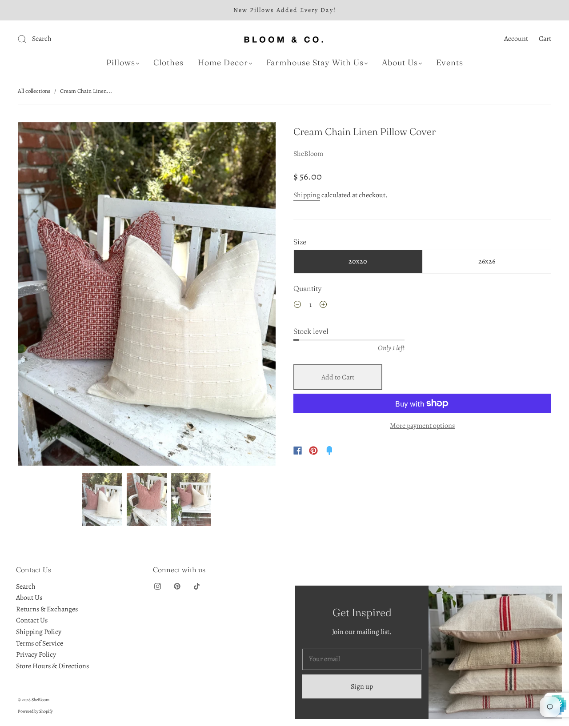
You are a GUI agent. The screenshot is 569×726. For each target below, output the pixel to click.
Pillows (120, 63)
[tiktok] (196, 586)
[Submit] (81, 39)
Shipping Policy (38, 632)
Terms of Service (39, 643)
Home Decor (223, 63)
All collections (34, 91)
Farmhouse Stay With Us (315, 63)
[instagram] (157, 586)
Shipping (306, 195)
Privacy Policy (36, 654)
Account (516, 39)
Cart (545, 39)
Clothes (168, 63)
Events (449, 63)
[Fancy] (329, 450)
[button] (43, 295)
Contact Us (32, 620)
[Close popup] (552, 595)
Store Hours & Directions (52, 666)
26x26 (486, 261)
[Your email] (361, 659)
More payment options (422, 426)
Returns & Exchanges (47, 609)
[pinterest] (177, 586)
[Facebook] (297, 450)
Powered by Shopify (35, 711)
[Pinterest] (313, 450)
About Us (400, 63)
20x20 (358, 261)
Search (26, 586)
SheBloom (308, 154)
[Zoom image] (146, 295)
